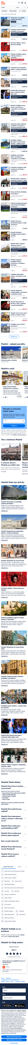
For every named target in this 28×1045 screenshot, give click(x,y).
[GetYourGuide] (3, 3)
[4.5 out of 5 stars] (14, 953)
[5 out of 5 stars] (14, 964)
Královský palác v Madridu (9, 796)
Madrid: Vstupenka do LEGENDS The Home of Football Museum (13, 961)
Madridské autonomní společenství (9, 979)
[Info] (15, 14)
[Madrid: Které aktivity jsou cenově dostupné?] (25, 847)
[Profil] (25, 3)
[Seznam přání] (19, 3)
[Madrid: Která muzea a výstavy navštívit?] (25, 855)
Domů (2, 978)
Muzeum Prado (6, 799)
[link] (14, 22)
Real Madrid (5, 797)
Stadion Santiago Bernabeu (9, 794)
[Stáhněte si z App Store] (19, 1006)
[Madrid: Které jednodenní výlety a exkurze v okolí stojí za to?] (25, 818)
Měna (3, 994)
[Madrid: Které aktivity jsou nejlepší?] (25, 810)
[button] (14, 22)
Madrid (22, 935)
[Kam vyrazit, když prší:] (25, 841)
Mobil (3, 1002)
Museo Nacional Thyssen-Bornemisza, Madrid (13, 793)
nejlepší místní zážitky (13, 936)
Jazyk (3, 987)
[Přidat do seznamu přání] (8, 18)
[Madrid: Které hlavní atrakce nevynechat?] (25, 787)
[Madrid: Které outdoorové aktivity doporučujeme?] (25, 834)
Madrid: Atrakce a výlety (7, 981)
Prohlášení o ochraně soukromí (19, 434)
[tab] (8, 867)
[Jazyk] (22, 3)
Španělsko (8, 978)
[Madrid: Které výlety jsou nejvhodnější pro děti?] (25, 827)
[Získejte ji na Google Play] (7, 1006)
